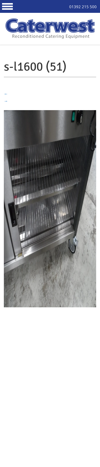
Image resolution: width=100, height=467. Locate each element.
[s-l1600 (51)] (50, 208)
